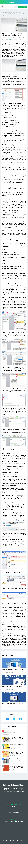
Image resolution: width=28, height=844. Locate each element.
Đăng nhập (23, 7)
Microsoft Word (17, 12)
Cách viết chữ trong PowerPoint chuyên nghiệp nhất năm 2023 (16, 767)
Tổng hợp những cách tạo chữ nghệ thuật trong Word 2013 (13, 670)
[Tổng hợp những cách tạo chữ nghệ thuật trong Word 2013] (14, 663)
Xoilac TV (12, 794)
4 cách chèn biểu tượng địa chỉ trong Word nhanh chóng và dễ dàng (16, 746)
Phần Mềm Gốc (7, 37)
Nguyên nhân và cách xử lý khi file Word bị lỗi (13, 704)
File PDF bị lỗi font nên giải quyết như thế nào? (16, 731)
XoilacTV (7, 794)
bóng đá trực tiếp (9, 797)
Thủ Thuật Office (9, 12)
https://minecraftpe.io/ (6, 775)
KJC (3, 794)
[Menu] (2, 6)
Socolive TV (17, 797)
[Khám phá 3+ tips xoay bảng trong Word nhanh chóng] (14, 680)
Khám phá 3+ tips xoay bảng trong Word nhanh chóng (13, 687)
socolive (5, 833)
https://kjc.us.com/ (6, 795)
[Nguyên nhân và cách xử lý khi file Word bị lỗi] (14, 697)
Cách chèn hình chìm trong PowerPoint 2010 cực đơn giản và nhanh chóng (17, 760)
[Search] (15, 7)
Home (2, 12)
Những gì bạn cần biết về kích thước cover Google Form (16, 753)
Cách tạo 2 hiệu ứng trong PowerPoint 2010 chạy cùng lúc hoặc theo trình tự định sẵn (16, 739)
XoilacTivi (14, 795)
